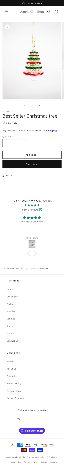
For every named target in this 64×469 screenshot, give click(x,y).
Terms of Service (15, 398)
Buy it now (32, 164)
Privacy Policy (14, 390)
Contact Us (12, 340)
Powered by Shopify (35, 457)
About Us (11, 368)
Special (10, 326)
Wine (9, 333)
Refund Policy (14, 383)
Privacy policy (15, 462)
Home (10, 289)
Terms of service (31, 462)
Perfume (11, 304)
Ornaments (12, 296)
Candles (11, 318)
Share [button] (9, 175)
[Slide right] (39, 105)
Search (10, 361)
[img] (32, 205)
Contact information (49, 462)
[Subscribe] (48, 419)
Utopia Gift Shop (19, 457)
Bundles (11, 311)
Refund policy (53, 457)
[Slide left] (24, 105)
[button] (6, 11)
